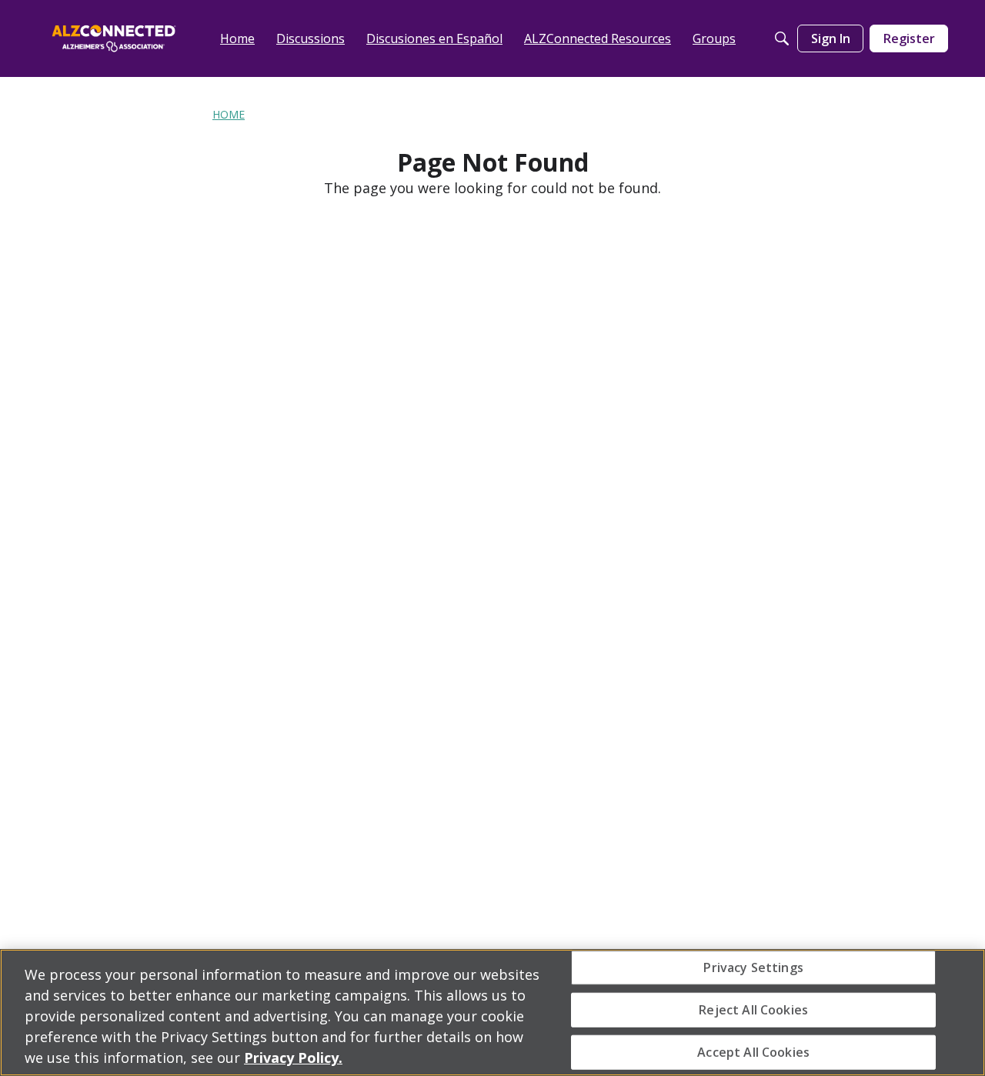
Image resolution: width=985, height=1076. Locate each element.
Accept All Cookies (753, 1052)
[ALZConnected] (114, 38)
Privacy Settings (753, 966)
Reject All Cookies (753, 1009)
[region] (492, 1012)
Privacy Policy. (293, 1057)
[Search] (782, 38)
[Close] (960, 1011)
